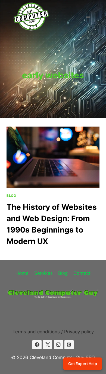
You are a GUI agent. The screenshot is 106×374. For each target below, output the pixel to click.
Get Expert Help (82, 363)
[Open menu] (88, 16)
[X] (47, 344)
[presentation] (53, 157)
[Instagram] (58, 344)
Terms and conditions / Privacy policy (53, 331)
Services (43, 273)
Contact (82, 273)
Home (22, 273)
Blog (11, 196)
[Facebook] (37, 344)
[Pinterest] (69, 344)
